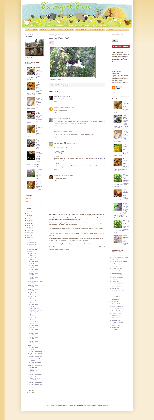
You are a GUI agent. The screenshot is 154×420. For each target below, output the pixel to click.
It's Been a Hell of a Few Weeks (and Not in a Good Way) (39, 174)
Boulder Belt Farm (117, 255)
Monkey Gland (58, 107)
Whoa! (30, 345)
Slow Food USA (116, 286)
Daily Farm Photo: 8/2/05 (35, 382)
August (31, 251)
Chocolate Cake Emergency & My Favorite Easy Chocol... (33, 370)
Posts (29, 198)
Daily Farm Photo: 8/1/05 (35, 384)
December (32, 242)
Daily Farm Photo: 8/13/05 (33, 334)
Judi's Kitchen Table (117, 315)
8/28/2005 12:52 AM (67, 131)
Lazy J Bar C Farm (117, 268)
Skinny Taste (115, 327)
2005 (28, 240)
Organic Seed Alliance (118, 283)
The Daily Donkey (81, 29)
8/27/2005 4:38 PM (65, 118)
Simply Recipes (116, 325)
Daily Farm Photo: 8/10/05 (33, 348)
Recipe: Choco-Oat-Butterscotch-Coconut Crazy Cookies (35, 310)
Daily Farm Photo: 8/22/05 (33, 293)
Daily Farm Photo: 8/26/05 (33, 274)
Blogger (106, 405)
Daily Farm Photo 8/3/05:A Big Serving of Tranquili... (34, 378)
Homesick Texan (116, 313)
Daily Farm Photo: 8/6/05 (35, 362)
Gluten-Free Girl (116, 308)
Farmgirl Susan (58, 143)
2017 (28, 211)
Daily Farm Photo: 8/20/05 (33, 301)
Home (28, 29)
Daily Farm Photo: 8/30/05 (33, 258)
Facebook (110, 29)
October (31, 247)
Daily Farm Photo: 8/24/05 (33, 285)
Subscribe (43, 29)
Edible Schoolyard (117, 263)
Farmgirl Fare (64, 223)
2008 (28, 232)
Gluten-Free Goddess (118, 311)
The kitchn (115, 329)
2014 (28, 218)
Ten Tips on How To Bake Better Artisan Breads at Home (126, 240)
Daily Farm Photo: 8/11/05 (33, 342)
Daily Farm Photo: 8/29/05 (33, 262)
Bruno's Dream (116, 301)
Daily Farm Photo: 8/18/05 (33, 314)
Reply (55, 101)
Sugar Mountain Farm (118, 290)
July (30, 387)
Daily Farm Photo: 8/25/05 (33, 278)
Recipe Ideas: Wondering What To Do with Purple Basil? (39, 144)
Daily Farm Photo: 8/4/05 (35, 374)
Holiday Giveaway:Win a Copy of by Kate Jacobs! (39, 156)
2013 (28, 220)
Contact (52, 29)
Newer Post (52, 246)
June (30, 390)
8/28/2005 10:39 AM (67, 175)
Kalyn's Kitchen (116, 318)
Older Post (102, 246)
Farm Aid (114, 266)
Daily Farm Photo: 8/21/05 (33, 297)
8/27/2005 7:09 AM (65, 96)
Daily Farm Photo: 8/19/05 (33, 305)
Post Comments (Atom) (62, 249)
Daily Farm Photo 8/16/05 (33, 322)
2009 (28, 230)
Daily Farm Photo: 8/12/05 (33, 338)
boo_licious (57, 175)
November (32, 244)
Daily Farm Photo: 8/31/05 (33, 254)
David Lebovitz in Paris (118, 306)
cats (61, 86)
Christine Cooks (116, 304)
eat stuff (56, 96)
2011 (28, 225)
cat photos (56, 86)
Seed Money (115, 288)
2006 (28, 237)
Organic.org (115, 281)
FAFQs (59, 29)
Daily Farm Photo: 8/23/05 (33, 289)
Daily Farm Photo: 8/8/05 (35, 354)
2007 (28, 235)
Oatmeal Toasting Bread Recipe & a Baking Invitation (39, 185)
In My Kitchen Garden (97, 29)
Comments (31, 202)
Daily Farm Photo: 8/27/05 (60, 38)
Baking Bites (115, 299)
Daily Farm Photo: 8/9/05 (35, 351)
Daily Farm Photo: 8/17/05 (33, 318)
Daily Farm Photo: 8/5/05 (35, 365)
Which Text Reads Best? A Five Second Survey (34, 165)
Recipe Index (69, 29)
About (35, 29)
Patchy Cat (66, 86)
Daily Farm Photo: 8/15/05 (33, 326)
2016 (28, 213)
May (30, 392)
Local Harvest (116, 270)
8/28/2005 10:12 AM (72, 143)
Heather (56, 118)
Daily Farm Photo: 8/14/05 (33, 330)
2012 (28, 223)
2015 (28, 216)
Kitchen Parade (116, 320)
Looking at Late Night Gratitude (34, 359)
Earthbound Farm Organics (119, 261)
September (32, 249)
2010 (28, 228)
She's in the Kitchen (117, 322)
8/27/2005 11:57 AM (68, 107)
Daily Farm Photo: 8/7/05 (35, 356)
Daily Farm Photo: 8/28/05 (33, 266)
